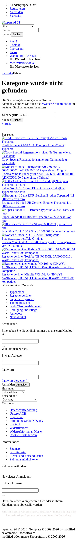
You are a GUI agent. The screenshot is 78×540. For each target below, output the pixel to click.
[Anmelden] (3, 495)
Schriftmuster (18, 452)
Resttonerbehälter (21, 295)
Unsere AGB (18, 413)
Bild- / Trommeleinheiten (25, 306)
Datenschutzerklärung (23, 410)
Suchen (17, 34)
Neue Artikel (18, 317)
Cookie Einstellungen (23, 435)
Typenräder (17, 292)
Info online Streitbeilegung (26, 420)
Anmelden (22, 384)
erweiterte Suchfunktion (56, 103)
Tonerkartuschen (20, 302)
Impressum (16, 48)
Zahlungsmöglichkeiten (24, 459)
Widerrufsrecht (19, 428)
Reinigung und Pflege (23, 310)
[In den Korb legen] (3, 346)
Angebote (16, 313)
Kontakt (15, 45)
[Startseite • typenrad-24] (11, 22)
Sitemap (15, 448)
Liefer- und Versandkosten (26, 455)
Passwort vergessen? (15, 380)
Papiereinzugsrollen (22, 299)
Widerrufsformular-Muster (26, 431)
